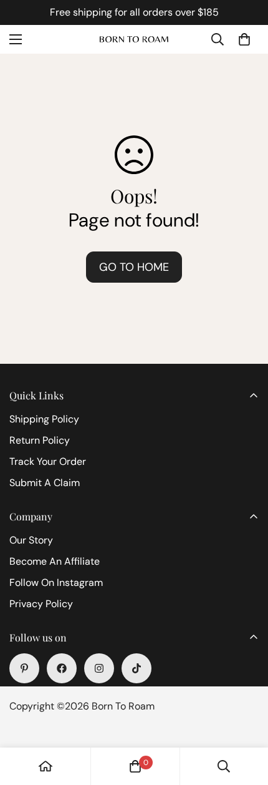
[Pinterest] (24, 668)
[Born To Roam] (134, 39)
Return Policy (39, 440)
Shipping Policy (44, 419)
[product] (45, 766)
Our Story (31, 540)
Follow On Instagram (56, 582)
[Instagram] (99, 668)
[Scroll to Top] (245, 718)
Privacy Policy (41, 603)
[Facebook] (62, 668)
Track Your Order (47, 461)
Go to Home (134, 267)
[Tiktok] (136, 668)
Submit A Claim (44, 482)
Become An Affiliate (54, 561)
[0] (244, 39)
